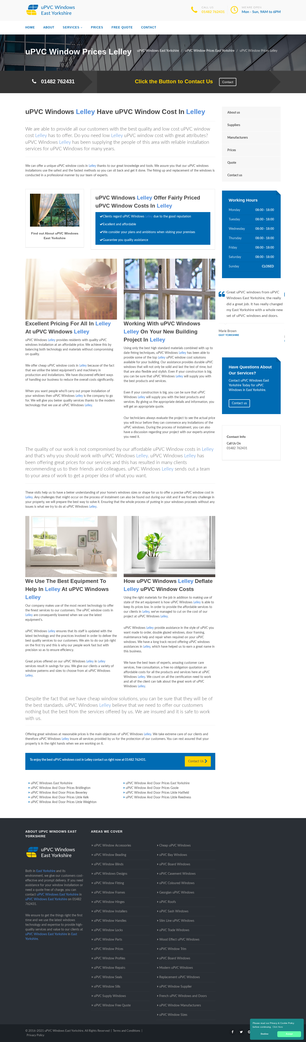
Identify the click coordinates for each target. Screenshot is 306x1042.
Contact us (234, 175)
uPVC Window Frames (109, 892)
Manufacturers (237, 137)
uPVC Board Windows (174, 864)
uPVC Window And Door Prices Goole (152, 788)
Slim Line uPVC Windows (176, 920)
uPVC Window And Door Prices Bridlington (61, 788)
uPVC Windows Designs (110, 873)
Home (30, 27)
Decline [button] (264, 1034)
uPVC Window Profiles (109, 958)
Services (71, 27)
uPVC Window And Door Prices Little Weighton (64, 802)
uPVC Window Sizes (173, 1014)
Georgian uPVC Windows (176, 892)
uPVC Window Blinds (108, 864)
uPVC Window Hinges (109, 902)
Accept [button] (289, 1034)
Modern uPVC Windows (176, 967)
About (48, 27)
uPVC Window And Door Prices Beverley (59, 792)
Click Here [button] (278, 1027)
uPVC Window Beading (110, 855)
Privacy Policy (35, 1035)
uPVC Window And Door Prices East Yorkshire (158, 783)
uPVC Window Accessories (112, 845)
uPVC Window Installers (110, 911)
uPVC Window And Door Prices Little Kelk (60, 797)
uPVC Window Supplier (175, 986)
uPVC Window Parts (108, 939)
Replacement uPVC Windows (179, 977)
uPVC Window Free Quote (112, 1005)
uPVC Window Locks (108, 930)
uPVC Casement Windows (177, 873)
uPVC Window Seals (108, 977)
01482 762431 (213, 12)
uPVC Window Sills (107, 986)
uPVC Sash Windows (173, 911)
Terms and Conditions (126, 1030)
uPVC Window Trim (172, 949)
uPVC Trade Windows (174, 930)
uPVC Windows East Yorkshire (51, 783)
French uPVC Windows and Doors (183, 996)
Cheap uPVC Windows (175, 845)
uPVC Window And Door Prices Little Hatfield (157, 792)
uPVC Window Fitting (109, 883)
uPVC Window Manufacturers (180, 1005)
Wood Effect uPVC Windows (179, 939)
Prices (97, 27)
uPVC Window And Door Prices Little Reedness (158, 797)
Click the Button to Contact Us (171, 81)
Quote (231, 162)
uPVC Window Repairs (109, 967)
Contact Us (196, 761)
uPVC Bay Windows (173, 855)
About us (233, 112)
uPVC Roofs (167, 902)
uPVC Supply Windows (110, 996)
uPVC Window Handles (110, 920)
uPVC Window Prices (108, 949)
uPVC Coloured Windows (176, 883)
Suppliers (233, 125)
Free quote (122, 27)
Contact (148, 27)
